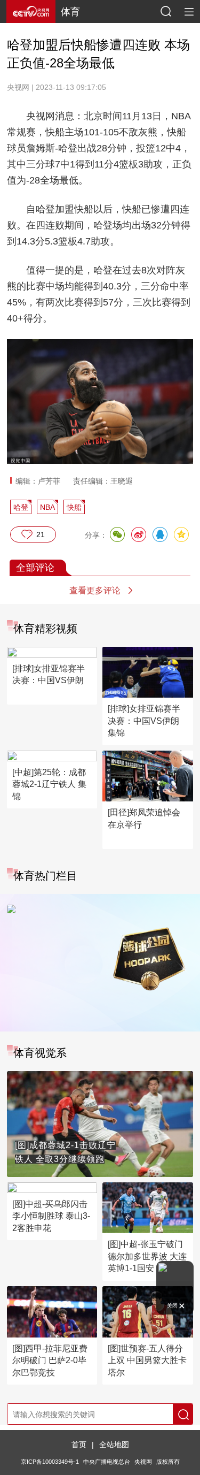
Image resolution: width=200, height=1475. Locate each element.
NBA (47, 507)
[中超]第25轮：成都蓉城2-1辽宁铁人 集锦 (49, 784)
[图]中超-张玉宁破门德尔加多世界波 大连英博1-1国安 (147, 1256)
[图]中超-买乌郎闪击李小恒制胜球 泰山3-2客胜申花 (51, 1216)
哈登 (20, 507)
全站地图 (114, 1444)
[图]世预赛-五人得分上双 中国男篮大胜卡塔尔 (147, 1360)
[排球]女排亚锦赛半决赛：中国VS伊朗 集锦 (144, 720)
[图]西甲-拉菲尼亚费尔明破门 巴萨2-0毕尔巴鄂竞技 (49, 1360)
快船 (74, 507)
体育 (70, 11)
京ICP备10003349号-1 (50, 1461)
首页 (78, 1444)
